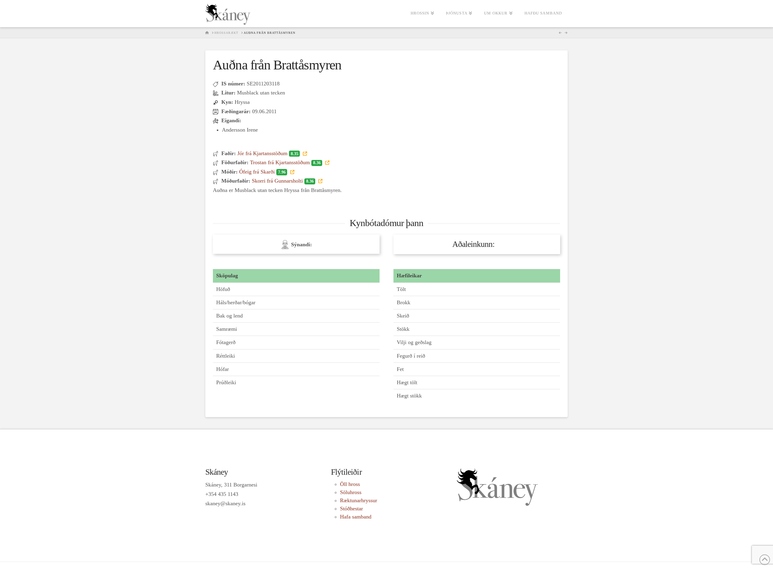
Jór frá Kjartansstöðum (267, 153)
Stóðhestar (351, 509)
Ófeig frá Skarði (262, 172)
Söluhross (350, 492)
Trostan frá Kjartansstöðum (285, 162)
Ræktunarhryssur (358, 500)
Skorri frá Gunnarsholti (282, 181)
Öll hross (350, 484)
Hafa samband (355, 517)
